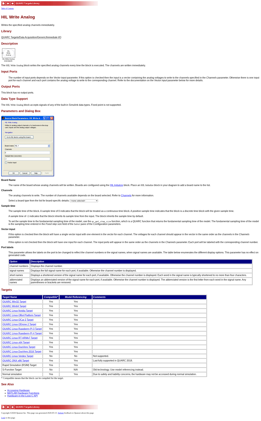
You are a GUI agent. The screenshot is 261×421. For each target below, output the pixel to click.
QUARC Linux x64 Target (16, 342)
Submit (61, 413)
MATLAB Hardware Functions (23, 393)
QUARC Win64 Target (14, 306)
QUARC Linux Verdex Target (17, 356)
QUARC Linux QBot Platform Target (21, 315)
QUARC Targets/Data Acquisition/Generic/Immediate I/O (31, 37)
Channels (126, 195)
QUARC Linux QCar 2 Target (17, 319)
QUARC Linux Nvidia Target (17, 310)
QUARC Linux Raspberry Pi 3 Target (22, 329)
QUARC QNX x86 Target (15, 360)
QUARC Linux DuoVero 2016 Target (21, 351)
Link (3, 418)
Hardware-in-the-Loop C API (22, 396)
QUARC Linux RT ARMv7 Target (19, 338)
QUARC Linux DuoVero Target (18, 347)
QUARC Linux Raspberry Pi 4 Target (22, 333)
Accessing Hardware (18, 390)
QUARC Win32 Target (14, 301)
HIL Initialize (116, 185)
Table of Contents (7, 8)
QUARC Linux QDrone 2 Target (19, 324)
